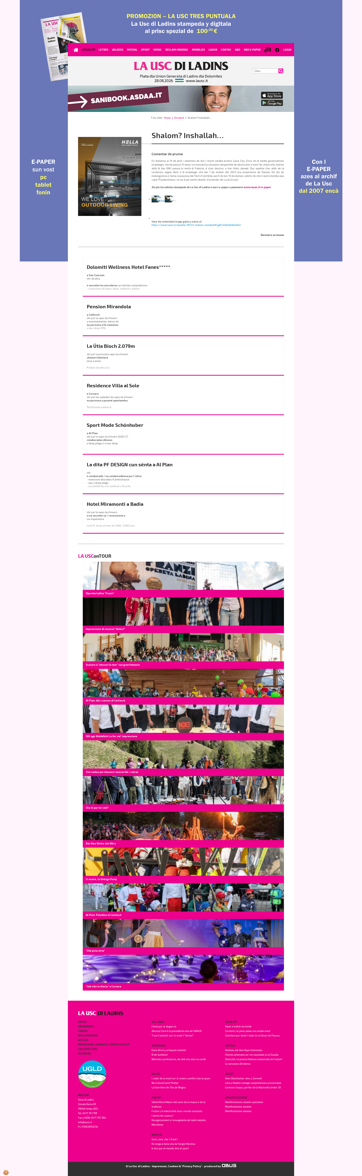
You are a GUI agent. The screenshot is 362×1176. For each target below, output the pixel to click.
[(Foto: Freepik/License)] (164, 198)
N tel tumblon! (160, 1054)
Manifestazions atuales (238, 1106)
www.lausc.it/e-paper (257, 187)
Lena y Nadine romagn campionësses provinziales (253, 1082)
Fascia (156, 1073)
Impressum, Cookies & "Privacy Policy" (104, 1044)
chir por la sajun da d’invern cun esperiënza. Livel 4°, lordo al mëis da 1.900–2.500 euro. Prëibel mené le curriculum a (111, 522)
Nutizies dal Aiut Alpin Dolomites (243, 1050)
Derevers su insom (272, 234)
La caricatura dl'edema (237, 1063)
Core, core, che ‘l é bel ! (165, 1139)
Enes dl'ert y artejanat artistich (169, 1050)
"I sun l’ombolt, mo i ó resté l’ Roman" (173, 1035)
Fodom (156, 1097)
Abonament (86, 1026)
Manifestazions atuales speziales (244, 1102)
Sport (229, 1073)
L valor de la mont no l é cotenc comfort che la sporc (181, 1078)
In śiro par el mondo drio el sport (170, 1148)
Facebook (84, 1053)
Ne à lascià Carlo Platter (165, 1082)
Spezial (230, 1045)
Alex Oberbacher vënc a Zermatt (243, 1078)
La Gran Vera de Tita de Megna (169, 1087)
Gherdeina (159, 1045)
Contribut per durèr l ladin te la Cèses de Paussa (252, 1035)
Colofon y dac (87, 1049)
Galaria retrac (132, 166)
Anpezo (157, 1134)
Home (167, 117)
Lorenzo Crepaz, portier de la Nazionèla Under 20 (253, 1087)
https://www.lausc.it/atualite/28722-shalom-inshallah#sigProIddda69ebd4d (196, 224)
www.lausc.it (197, 80)
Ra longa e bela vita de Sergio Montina (173, 1143)
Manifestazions (236, 1097)
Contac (83, 1030)
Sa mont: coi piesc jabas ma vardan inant (247, 1030)
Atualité (179, 117)
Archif (82, 1021)
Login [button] (287, 49)
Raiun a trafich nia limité (238, 1026)
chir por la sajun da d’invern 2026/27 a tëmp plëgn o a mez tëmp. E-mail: (108, 442)
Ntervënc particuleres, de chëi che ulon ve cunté (179, 1059)
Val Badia (158, 1021)
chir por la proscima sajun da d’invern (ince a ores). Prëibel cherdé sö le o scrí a (108, 363)
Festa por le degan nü (164, 1026)
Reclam (83, 1040)
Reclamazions (88, 1035)
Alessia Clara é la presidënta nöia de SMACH (177, 1030)
